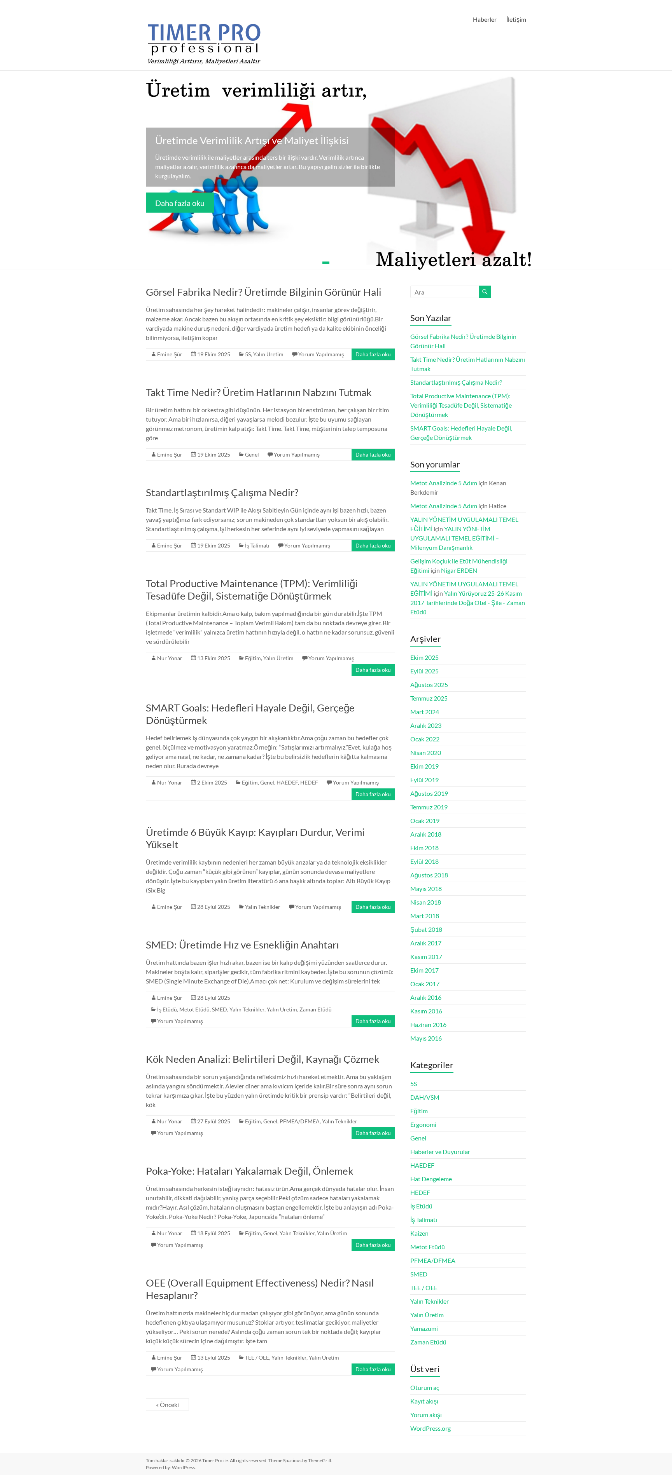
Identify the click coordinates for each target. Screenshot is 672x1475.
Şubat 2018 (426, 929)
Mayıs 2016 (426, 1038)
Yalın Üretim (268, 354)
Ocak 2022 (424, 739)
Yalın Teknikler (262, 906)
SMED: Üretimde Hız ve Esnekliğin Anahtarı (242, 944)
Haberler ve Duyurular (440, 1151)
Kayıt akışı (424, 1401)
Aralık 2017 (425, 943)
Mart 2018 (424, 915)
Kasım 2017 (426, 956)
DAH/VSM (424, 1097)
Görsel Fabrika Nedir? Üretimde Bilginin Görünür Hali (264, 292)
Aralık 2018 (425, 834)
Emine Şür (169, 354)
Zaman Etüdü (315, 1009)
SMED (219, 1009)
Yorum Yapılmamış (321, 354)
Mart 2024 (424, 711)
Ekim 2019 (424, 766)
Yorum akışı (426, 1414)
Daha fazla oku (180, 202)
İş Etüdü (167, 1009)
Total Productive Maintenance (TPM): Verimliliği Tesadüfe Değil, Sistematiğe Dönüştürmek (252, 589)
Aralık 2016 (425, 997)
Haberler (485, 19)
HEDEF (309, 782)
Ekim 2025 (424, 657)
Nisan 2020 (425, 752)
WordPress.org (430, 1428)
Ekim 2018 (424, 847)
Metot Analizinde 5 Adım (443, 482)
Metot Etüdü (194, 1009)
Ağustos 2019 (429, 793)
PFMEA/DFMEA (300, 1121)
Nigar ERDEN (459, 570)
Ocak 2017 (424, 983)
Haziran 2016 (428, 1024)
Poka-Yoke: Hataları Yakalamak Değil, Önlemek (250, 1171)
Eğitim (253, 658)
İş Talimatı (257, 545)
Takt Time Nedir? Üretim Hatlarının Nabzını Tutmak (259, 392)
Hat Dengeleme (431, 1178)
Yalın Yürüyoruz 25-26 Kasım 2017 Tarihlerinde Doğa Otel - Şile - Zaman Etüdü (467, 602)
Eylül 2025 (424, 671)
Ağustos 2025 (429, 684)
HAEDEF (287, 782)
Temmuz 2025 (429, 698)
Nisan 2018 (425, 902)
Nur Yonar (169, 658)
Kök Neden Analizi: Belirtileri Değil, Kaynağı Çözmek (263, 1059)
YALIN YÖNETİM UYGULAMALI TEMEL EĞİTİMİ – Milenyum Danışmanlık (454, 538)
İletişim (516, 19)
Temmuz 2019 (429, 807)
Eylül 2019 (424, 779)
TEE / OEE (257, 1357)
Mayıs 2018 (426, 888)
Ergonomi (423, 1124)
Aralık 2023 (425, 725)
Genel (252, 454)
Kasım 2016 (426, 1011)
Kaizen (419, 1233)
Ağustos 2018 (429, 875)
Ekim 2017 (424, 970)
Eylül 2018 (424, 861)
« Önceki (167, 1404)
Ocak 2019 (424, 820)
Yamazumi (424, 1328)
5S (248, 354)
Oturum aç (424, 1387)
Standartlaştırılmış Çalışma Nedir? (222, 492)
